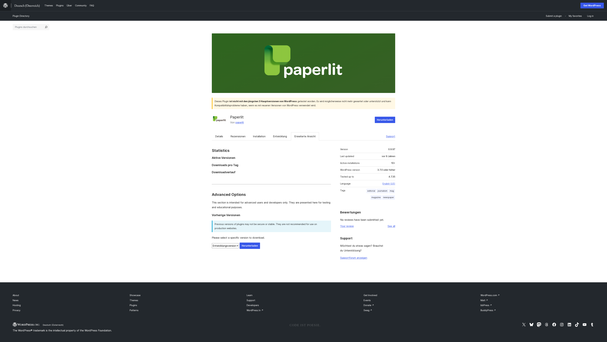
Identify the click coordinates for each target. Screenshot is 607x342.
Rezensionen (237, 136)
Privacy (16, 310)
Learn (249, 295)
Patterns (134, 310)
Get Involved (370, 295)
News (15, 300)
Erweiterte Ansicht (305, 136)
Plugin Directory (21, 16)
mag (392, 191)
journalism (382, 191)
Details (219, 136)
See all (391, 226)
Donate (369, 305)
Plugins (133, 305)
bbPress (486, 305)
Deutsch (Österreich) (53, 325)
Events (367, 300)
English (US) (389, 183)
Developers (253, 305)
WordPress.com (490, 295)
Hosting (17, 305)
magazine (376, 197)
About (16, 295)
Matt (484, 300)
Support (390, 136)
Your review (347, 226)
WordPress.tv (255, 310)
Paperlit (237, 117)
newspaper (388, 197)
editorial (371, 191)
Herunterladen (385, 119)
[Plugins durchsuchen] (46, 27)
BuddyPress (488, 310)
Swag (368, 310)
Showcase (135, 295)
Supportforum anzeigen (353, 257)
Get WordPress (592, 5)
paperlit (240, 122)
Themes (134, 300)
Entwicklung (280, 136)
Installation (259, 136)
